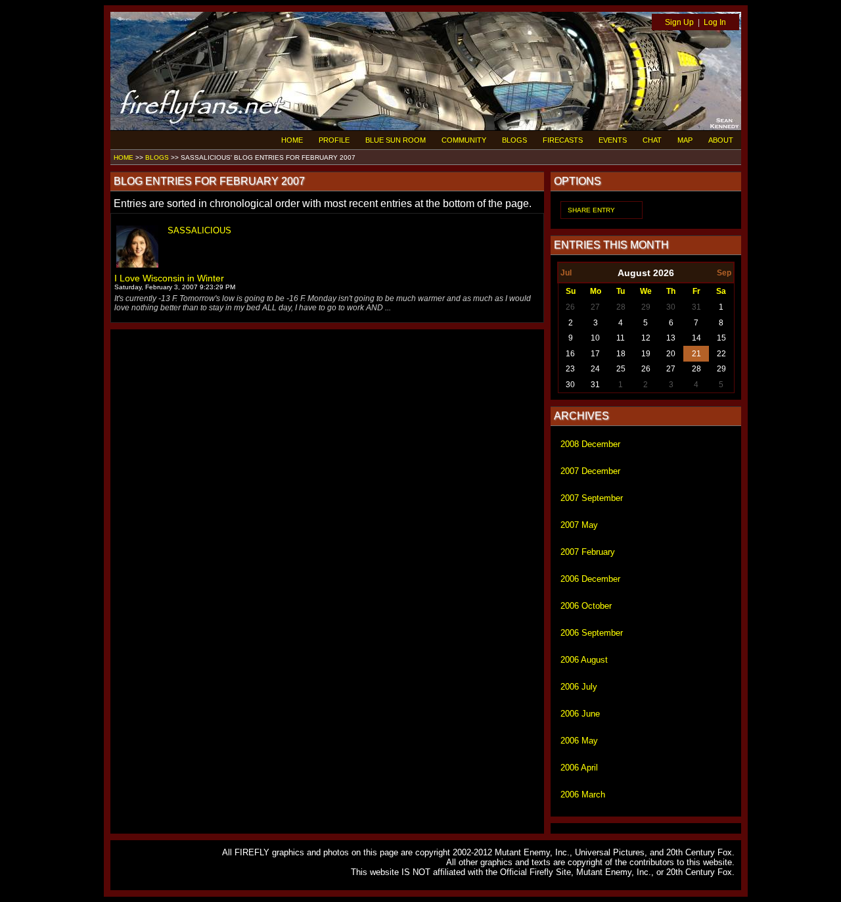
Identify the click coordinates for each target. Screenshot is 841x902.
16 (570, 353)
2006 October (586, 606)
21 (696, 353)
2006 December (590, 579)
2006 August (584, 660)
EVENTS (613, 140)
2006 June (580, 714)
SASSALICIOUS (199, 230)
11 (620, 338)
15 (721, 338)
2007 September (591, 498)
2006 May (579, 741)
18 (620, 353)
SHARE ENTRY (591, 210)
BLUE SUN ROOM (395, 140)
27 (595, 307)
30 (670, 307)
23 (570, 368)
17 (595, 353)
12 (645, 338)
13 (670, 338)
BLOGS (514, 140)
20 (670, 353)
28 (620, 307)
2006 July (578, 687)
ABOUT (720, 140)
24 (595, 368)
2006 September (591, 633)
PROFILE (334, 140)
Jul (566, 272)
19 (645, 353)
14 (696, 338)
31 (696, 307)
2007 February (587, 552)
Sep (724, 272)
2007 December (590, 471)
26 (570, 307)
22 (721, 353)
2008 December (590, 444)
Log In (715, 22)
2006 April (579, 767)
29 (645, 307)
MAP (685, 140)
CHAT (652, 140)
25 (620, 368)
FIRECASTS (563, 140)
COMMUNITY (464, 140)
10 (595, 338)
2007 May (579, 525)
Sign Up (679, 22)
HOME (292, 140)
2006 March (582, 794)
